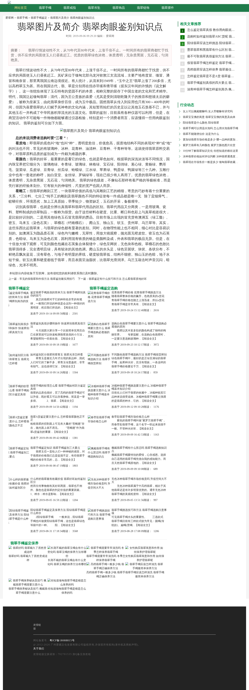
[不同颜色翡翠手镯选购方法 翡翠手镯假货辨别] (99, 358)
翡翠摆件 (167, 7)
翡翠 (19, 70)
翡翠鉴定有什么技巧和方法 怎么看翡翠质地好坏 (118, 278)
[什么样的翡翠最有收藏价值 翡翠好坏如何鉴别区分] (18, 483)
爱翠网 (9, 17)
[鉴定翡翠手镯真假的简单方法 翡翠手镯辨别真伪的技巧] (18, 298)
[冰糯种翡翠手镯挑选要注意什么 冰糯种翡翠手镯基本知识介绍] (99, 392)
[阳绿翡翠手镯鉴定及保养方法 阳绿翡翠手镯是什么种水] (18, 516)
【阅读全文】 (71, 307)
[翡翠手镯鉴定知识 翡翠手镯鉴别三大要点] (18, 452)
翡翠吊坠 (94, 7)
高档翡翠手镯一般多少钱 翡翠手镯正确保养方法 (105, 574)
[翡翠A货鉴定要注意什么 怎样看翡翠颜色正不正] (18, 421)
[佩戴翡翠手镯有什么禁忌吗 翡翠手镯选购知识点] (99, 452)
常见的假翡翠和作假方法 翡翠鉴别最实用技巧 (47, 278)
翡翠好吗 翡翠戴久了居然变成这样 (28, 558)
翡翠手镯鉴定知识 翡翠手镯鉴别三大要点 (55, 447)
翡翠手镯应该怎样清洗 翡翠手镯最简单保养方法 (144, 574)
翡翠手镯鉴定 (39, 17)
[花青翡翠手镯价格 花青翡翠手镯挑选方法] (99, 296)
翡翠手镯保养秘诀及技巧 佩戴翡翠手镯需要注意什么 (28, 590)
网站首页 (20, 7)
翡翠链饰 (143, 7)
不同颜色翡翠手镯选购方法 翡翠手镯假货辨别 (139, 354)
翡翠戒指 (69, 7)
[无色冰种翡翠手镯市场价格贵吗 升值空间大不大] (99, 483)
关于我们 (38, 648)
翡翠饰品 (118, 7)
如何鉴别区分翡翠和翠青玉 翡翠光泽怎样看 (56, 354)
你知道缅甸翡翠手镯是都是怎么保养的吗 (67, 590)
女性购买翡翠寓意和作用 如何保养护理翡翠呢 (144, 558)
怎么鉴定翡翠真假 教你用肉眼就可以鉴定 (215, 29)
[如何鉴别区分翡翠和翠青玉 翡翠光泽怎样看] (18, 358)
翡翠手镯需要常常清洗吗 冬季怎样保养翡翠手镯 (105, 558)
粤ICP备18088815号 (62, 640)
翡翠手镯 (45, 7)
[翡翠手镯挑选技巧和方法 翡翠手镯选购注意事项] (99, 514)
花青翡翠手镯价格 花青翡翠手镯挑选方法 (136, 292)
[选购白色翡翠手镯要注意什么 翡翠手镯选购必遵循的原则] (99, 329)
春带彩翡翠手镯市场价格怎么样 (130, 416)
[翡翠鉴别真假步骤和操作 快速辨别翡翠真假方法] (18, 327)
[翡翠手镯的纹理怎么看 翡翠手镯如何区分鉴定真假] (18, 390)
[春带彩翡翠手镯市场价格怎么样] (99, 419)
